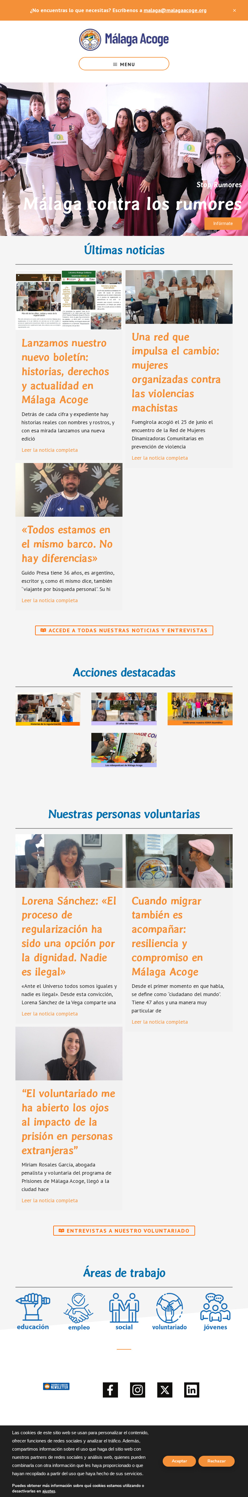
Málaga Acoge (124, 39)
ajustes (48, 1491)
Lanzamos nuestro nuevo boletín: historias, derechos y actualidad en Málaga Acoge (65, 371)
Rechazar (216, 1461)
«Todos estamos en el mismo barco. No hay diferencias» (67, 544)
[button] (9, 159)
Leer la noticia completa (49, 449)
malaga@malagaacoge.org (175, 10)
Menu (127, 64)
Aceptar (179, 1461)
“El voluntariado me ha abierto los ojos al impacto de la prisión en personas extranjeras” (68, 1121)
